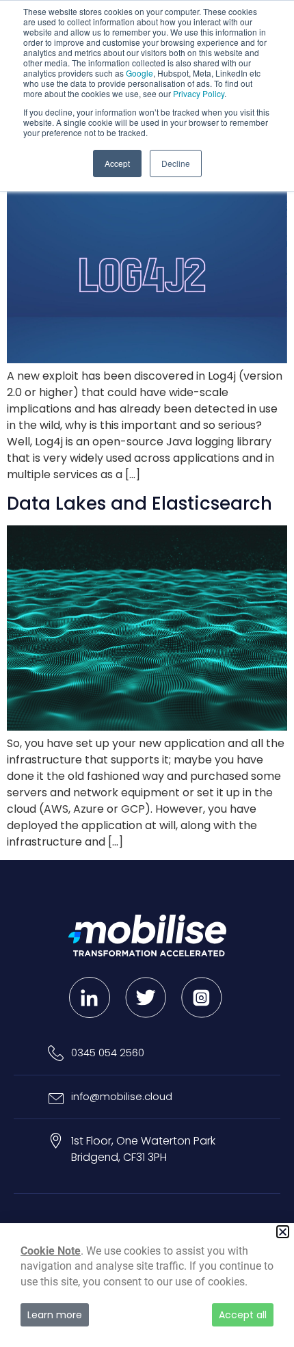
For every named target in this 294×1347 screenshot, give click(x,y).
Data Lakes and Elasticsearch (139, 503)
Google (139, 73)
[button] (283, 1232)
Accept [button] (117, 163)
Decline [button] (175, 163)
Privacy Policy (198, 93)
